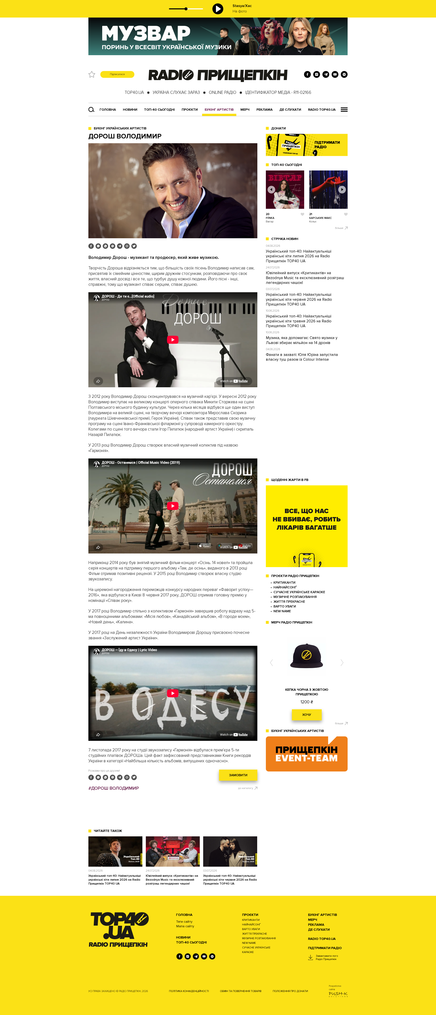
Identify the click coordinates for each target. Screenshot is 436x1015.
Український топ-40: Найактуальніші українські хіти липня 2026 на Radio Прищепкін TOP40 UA (114, 879)
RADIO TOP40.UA (322, 109)
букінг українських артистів (297, 731)
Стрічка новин (284, 239)
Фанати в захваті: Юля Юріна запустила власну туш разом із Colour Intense (302, 357)
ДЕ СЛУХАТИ (290, 109)
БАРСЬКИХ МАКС (320, 218)
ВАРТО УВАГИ (285, 606)
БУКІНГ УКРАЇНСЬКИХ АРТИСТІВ (120, 128)
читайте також (108, 831)
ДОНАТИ (278, 128)
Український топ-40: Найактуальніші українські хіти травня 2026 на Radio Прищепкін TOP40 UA (298, 321)
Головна (108, 109)
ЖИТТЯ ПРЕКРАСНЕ (289, 602)
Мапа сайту (185, 926)
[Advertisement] (172, 814)
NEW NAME (282, 611)
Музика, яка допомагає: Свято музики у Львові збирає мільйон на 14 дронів (301, 340)
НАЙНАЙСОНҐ (285, 587)
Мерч (245, 109)
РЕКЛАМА (264, 109)
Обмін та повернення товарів (240, 991)
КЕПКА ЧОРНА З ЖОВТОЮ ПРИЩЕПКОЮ (306, 692)
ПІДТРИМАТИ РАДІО (325, 948)
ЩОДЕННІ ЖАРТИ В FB (289, 480)
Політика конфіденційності (189, 991)
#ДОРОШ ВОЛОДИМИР (113, 788)
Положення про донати (290, 991)
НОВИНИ (183, 937)
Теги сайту (184, 922)
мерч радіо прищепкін (291, 622)
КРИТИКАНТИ (284, 583)
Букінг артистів (219, 109)
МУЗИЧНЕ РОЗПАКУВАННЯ (295, 597)
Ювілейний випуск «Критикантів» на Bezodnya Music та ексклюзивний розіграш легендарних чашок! (172, 879)
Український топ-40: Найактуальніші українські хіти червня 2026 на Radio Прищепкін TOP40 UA (230, 879)
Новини (130, 109)
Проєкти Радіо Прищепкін (295, 576)
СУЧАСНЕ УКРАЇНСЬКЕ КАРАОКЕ (299, 592)
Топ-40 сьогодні (159, 109)
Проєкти (250, 915)
